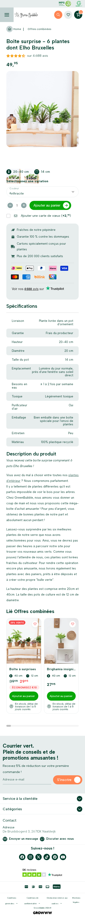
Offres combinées (39, 29)
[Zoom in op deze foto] (42, 109)
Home (17, 29)
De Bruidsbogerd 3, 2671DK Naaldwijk (29, 831)
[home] (26, 14)
